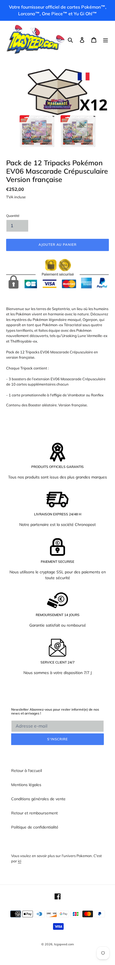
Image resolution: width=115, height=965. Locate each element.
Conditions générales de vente (38, 798)
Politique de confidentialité (34, 827)
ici (19, 861)
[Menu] (105, 39)
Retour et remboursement (34, 813)
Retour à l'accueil (26, 770)
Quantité (13, 216)
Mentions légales (26, 784)
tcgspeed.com (64, 944)
